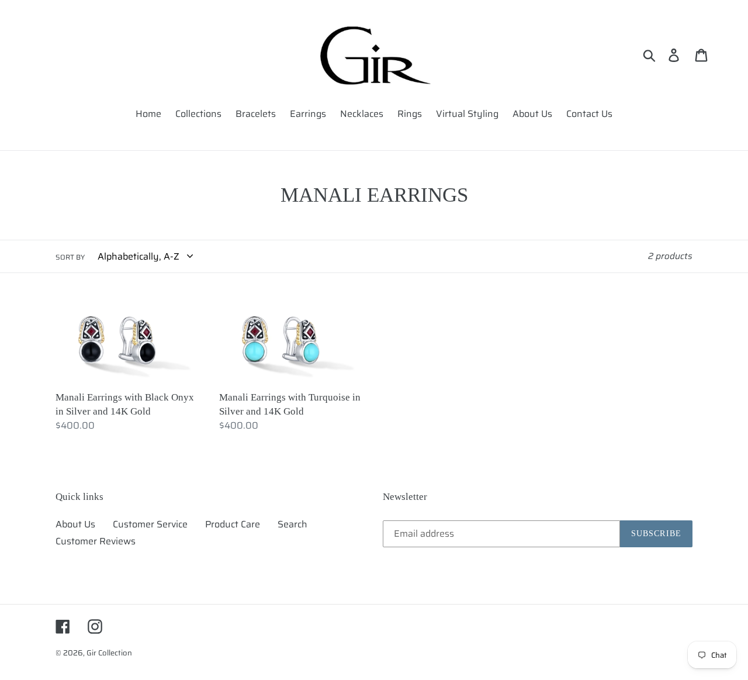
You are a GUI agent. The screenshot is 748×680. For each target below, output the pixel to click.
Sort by (70, 257)
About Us (75, 524)
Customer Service (150, 524)
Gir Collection (109, 653)
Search (292, 524)
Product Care (232, 524)
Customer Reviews (96, 541)
